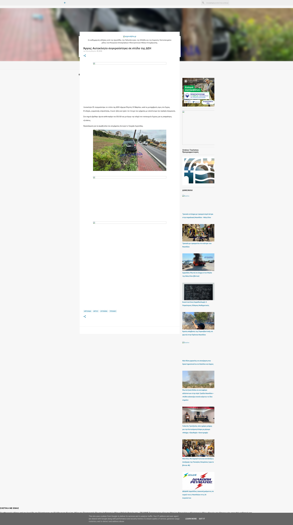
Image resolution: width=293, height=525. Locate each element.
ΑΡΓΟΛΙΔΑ (87, 311)
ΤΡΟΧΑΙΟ (113, 311)
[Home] (129, 36)
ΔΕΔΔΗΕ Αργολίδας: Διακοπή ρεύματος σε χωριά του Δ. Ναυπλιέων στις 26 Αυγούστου (198, 494)
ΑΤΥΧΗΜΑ (104, 311)
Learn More (191, 519)
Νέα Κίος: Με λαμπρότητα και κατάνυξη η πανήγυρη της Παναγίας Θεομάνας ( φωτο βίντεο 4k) (198, 462)
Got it (202, 519)
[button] (84, 55)
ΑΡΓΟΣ (96, 311)
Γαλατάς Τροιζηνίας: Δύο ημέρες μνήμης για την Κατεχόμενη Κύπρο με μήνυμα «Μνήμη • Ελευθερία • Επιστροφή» (197, 429)
